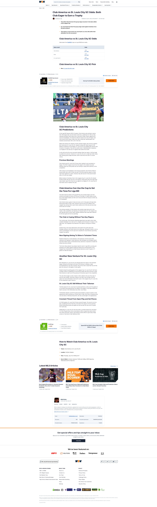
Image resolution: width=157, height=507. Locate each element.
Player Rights (82, 479)
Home (40, 8)
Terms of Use (82, 475)
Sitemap (61, 483)
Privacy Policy (82, 472)
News (97, 1)
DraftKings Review (52, 328)
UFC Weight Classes (44, 472)
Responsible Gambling (104, 1)
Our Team (61, 475)
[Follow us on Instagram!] (110, 461)
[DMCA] (56, 489)
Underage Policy (82, 477)
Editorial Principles (83, 470)
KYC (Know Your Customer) (85, 481)
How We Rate (62, 477)
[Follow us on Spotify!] (113, 461)
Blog (113, 1)
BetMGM (70, 42)
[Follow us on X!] (105, 461)
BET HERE (87, 51)
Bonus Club (91, 1)
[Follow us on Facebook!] (102, 461)
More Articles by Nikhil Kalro (60, 411)
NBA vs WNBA (42, 470)
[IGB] (68, 489)
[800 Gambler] (86, 489)
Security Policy (82, 483)
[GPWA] (94, 489)
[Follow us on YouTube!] (107, 461)
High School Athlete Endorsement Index (48, 479)
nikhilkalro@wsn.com (73, 416)
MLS (43, 8)
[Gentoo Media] (77, 489)
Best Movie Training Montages (46, 477)
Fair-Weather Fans (43, 475)
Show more (113, 366)
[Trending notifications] (117, 2)
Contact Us (61, 472)
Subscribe (78, 440)
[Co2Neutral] (101, 489)
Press (60, 481)
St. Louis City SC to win (68, 68)
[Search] (79, 2)
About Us (61, 470)
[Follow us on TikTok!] (116, 461)
